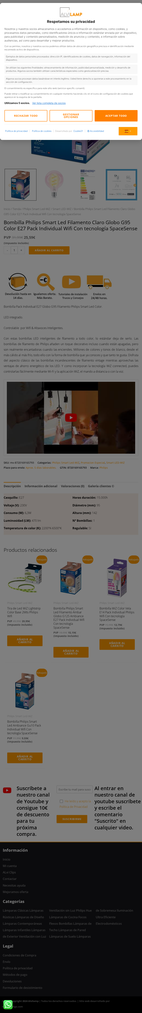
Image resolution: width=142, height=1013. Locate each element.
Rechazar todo (26, 115)
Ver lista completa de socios (49, 103)
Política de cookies (41, 131)
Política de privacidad (16, 131)
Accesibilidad (97, 131)
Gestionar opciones (71, 116)
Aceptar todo (116, 115)
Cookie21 (78, 131)
